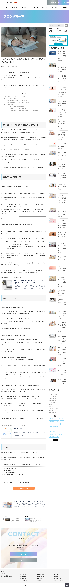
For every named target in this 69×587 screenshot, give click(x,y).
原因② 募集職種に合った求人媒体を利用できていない (20, 102)
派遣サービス (62, 434)
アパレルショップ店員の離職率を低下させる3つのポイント (62, 144)
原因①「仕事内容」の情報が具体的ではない (17, 101)
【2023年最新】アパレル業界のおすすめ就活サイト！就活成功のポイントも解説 (62, 303)
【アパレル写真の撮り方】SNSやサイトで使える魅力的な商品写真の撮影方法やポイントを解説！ (62, 91)
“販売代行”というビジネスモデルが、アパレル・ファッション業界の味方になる (62, 350)
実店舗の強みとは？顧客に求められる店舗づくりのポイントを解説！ (62, 187)
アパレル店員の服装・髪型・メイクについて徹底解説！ (62, 291)
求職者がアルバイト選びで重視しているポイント (16, 97)
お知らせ (51, 393)
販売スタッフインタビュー (55, 406)
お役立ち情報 (52, 402)
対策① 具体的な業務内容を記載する (15, 106)
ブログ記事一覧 (34, 7)
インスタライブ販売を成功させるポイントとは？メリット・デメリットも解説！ (62, 361)
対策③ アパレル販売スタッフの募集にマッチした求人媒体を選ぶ (22, 110)
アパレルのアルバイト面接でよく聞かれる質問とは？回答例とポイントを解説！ (62, 269)
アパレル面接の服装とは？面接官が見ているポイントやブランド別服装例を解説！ (62, 78)
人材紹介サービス (54, 436)
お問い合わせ (53, 2)
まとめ (6, 112)
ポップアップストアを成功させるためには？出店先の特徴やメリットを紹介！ (62, 235)
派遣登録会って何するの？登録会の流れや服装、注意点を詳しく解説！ (62, 176)
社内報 (50, 404)
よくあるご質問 (44, 7)
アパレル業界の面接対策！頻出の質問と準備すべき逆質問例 (62, 101)
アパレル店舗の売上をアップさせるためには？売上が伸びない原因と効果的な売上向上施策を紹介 (62, 224)
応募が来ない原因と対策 (10, 99)
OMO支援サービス (53, 410)
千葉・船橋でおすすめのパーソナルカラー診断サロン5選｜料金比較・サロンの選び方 (62, 281)
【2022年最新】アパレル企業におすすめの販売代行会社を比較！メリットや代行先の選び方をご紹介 (62, 200)
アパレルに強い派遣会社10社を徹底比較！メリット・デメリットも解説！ (62, 135)
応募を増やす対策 (8, 104)
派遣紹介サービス (53, 398)
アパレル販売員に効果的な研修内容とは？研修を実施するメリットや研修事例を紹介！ (62, 326)
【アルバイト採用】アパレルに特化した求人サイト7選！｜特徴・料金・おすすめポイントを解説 (62, 338)
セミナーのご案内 (41, 576)
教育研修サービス (53, 400)
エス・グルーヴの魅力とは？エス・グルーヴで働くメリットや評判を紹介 (62, 371)
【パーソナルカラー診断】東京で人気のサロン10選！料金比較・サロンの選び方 (62, 67)
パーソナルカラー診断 (54, 408)
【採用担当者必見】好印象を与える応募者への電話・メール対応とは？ (62, 314)
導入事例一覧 (23, 7)
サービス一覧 (4, 7)
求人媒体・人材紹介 (14, 66)
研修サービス (53, 434)
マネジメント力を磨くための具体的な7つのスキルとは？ (62, 381)
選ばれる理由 (15, 7)
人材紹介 (61, 418)
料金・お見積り (54, 7)
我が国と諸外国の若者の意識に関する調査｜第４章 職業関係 (19, 149)
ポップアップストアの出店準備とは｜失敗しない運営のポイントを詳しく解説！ (62, 212)
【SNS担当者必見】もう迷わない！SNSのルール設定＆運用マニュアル (62, 258)
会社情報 (65, 7)
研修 (62, 421)
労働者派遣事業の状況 (59, 581)
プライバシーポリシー (59, 578)
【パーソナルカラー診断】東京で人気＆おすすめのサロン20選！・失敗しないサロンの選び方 (62, 247)
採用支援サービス (53, 412)
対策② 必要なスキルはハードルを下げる (16, 108)
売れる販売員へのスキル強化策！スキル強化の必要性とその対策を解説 (62, 155)
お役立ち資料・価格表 (63, 2)
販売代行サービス (53, 397)
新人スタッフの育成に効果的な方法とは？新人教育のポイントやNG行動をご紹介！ (62, 123)
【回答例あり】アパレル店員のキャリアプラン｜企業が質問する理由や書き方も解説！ (62, 55)
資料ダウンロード (23, 554)
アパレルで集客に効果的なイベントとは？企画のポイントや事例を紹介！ (62, 111)
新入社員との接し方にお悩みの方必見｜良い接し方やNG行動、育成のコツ (62, 165)
